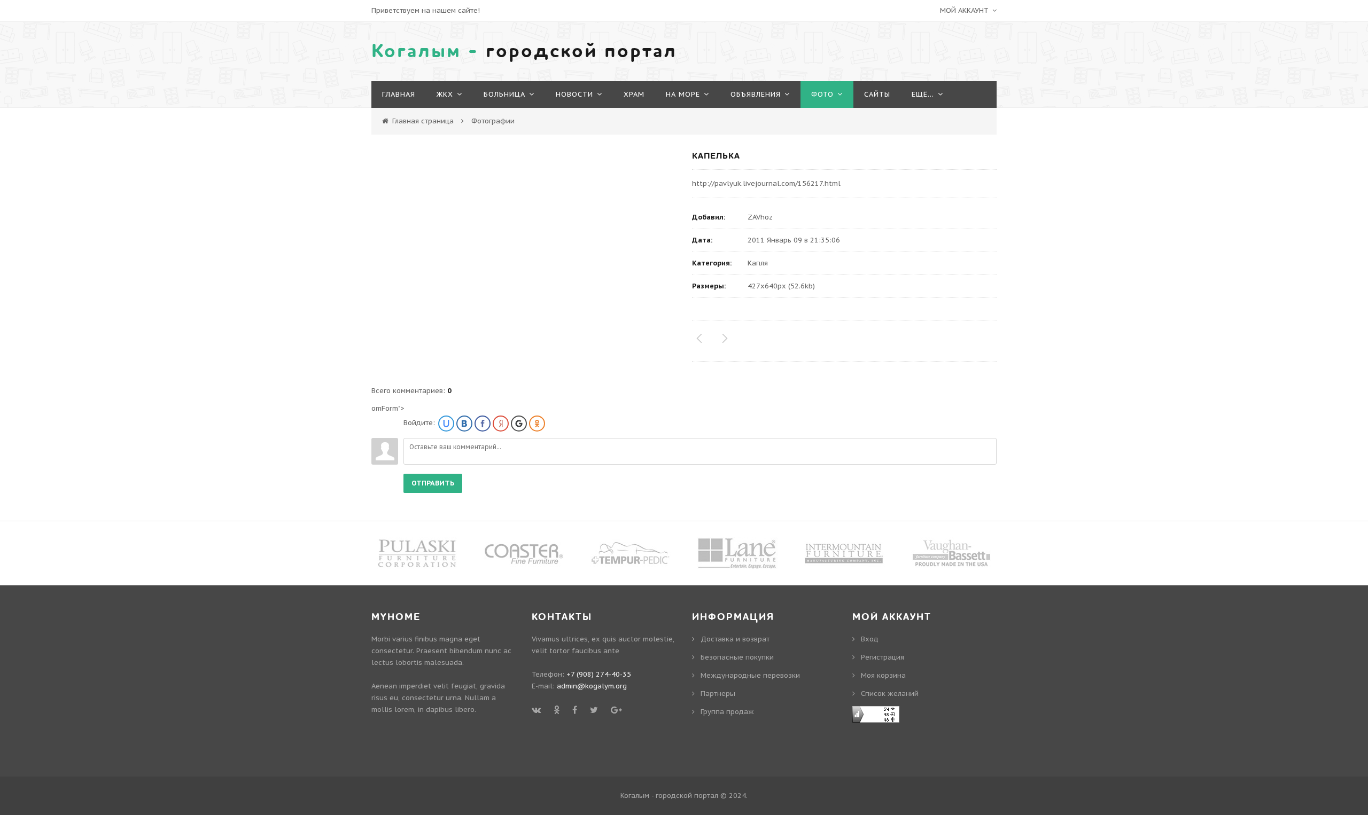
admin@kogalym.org (592, 686)
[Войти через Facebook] (483, 424)
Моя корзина (883, 675)
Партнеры (718, 693)
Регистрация (882, 657)
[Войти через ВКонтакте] (464, 424)
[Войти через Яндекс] (501, 424)
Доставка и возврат (735, 639)
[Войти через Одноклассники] (537, 424)
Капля (758, 263)
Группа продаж (727, 711)
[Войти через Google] (519, 424)
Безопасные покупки (737, 657)
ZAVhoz (760, 217)
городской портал (524, 51)
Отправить (432, 483)
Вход (870, 639)
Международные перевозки (750, 675)
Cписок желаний (890, 693)
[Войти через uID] (446, 424)
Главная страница (423, 121)
